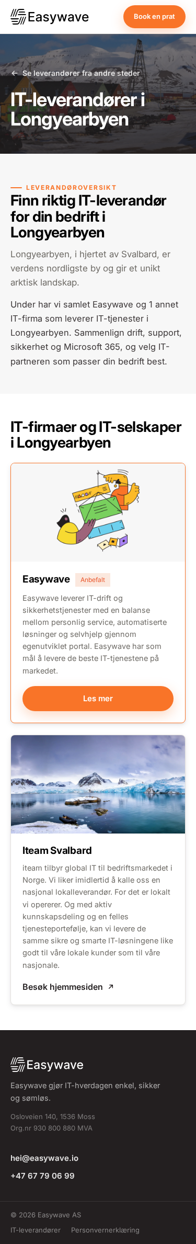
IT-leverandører (35, 1230)
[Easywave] (51, 17)
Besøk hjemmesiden (62, 986)
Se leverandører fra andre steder (81, 73)
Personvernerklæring (105, 1230)
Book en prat (154, 16)
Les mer (98, 698)
